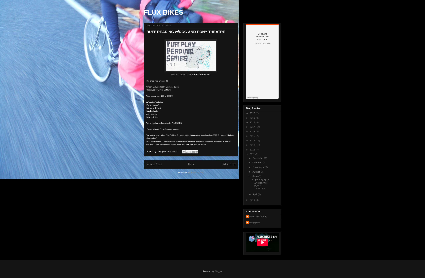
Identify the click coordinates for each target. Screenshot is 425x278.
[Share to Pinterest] (196, 151)
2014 (253, 140)
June (255, 176)
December (258, 158)
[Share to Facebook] (193, 151)
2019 (253, 118)
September (259, 167)
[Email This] (184, 151)
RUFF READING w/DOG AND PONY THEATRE (185, 32)
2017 (253, 127)
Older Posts (228, 164)
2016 (253, 131)
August (256, 171)
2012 (253, 149)
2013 (253, 145)
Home (191, 164)
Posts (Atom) (197, 172)
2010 (253, 200)
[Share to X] (190, 151)
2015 (253, 136)
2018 (253, 122)
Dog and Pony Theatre (182, 74)
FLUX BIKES (163, 12)
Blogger (218, 271)
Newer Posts (154, 164)
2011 (252, 154)
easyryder (254, 222)
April (255, 194)
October (257, 162)
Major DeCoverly (258, 216)
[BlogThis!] (187, 151)
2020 (253, 113)
